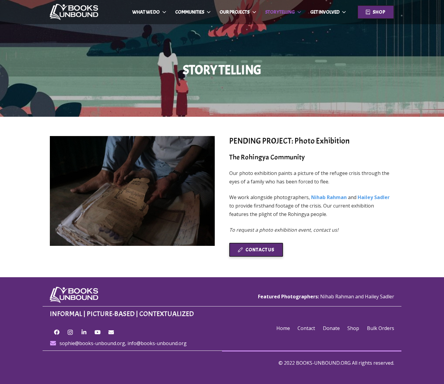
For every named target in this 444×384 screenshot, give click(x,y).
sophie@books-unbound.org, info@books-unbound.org (123, 343)
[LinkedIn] (84, 332)
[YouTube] (97, 332)
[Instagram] (70, 332)
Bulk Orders (380, 328)
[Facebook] (56, 332)
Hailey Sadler (379, 296)
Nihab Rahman (329, 197)
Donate (331, 328)
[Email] (111, 332)
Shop (353, 328)
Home (283, 328)
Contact (306, 328)
